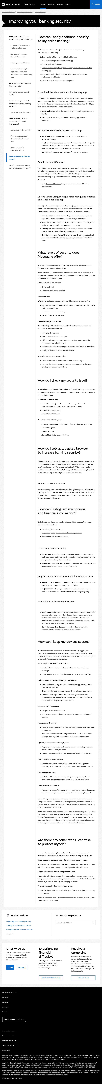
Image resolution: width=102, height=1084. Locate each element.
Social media (6, 1050)
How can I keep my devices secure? (19, 157)
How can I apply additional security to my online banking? (21, 37)
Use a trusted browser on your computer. (58, 81)
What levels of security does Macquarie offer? (20, 84)
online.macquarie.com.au (55, 219)
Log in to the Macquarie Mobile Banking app (62, 117)
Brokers (67, 4)
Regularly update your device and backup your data (20, 139)
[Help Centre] (30, 4)
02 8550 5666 (62, 817)
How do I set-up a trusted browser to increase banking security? (20, 103)
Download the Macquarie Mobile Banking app (20, 46)
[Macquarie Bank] (11, 4)
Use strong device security (21, 130)
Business (51, 4)
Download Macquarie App (14, 1019)
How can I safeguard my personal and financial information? (18, 121)
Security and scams (8, 1045)
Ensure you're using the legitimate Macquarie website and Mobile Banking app (21, 73)
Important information (9, 1031)
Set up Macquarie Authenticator (58, 152)
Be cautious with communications (17, 149)
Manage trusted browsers (21, 112)
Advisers (60, 4)
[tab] (19, 57)
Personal (43, 4)
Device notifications (53, 184)
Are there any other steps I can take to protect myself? (19, 166)
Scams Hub (54, 900)
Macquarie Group (8, 993)
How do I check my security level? (19, 93)
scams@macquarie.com (64, 623)
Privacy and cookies (8, 1036)
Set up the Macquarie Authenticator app (19, 55)
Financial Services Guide (9, 1040)
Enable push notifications (20, 63)
